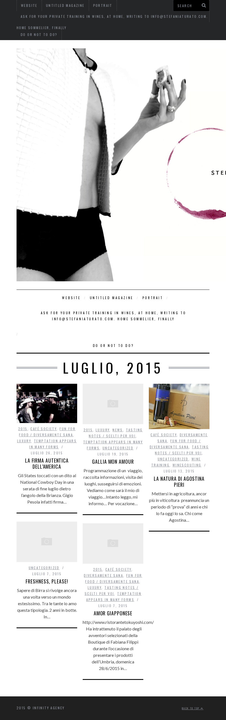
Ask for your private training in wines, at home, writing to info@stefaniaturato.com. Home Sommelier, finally (113, 315)
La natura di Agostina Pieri (179, 481)
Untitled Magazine (111, 297)
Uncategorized (118, 448)
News (117, 429)
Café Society (43, 428)
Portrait (152, 297)
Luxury (24, 440)
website (71, 297)
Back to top (191, 708)
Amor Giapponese (113, 613)
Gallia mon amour (113, 461)
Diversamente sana (103, 575)
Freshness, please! (47, 581)
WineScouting (187, 465)
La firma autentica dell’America (47, 463)
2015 (23, 428)
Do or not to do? (39, 34)
